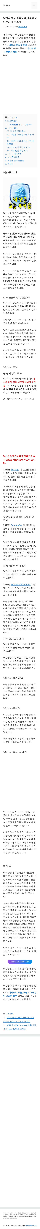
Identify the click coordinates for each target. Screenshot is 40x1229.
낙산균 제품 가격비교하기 (20, 962)
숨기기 (14, 117)
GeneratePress (31, 1225)
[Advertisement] (20, 84)
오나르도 (6, 5)
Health (10, 1013)
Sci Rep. (15, 469)
